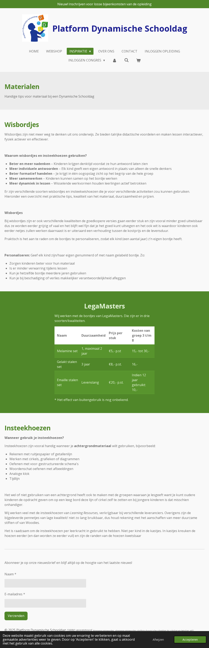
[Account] (114, 60)
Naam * (10, 574)
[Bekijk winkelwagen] (138, 60)
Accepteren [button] (190, 639)
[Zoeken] (126, 60)
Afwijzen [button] (158, 639)
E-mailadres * (14, 594)
